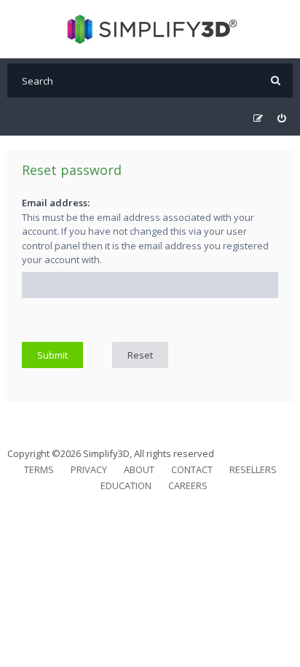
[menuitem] (281, 118)
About (139, 469)
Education (125, 485)
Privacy (89, 469)
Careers (188, 485)
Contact (192, 469)
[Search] (275, 80)
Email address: (56, 202)
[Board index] (150, 29)
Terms (39, 469)
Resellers (253, 469)
